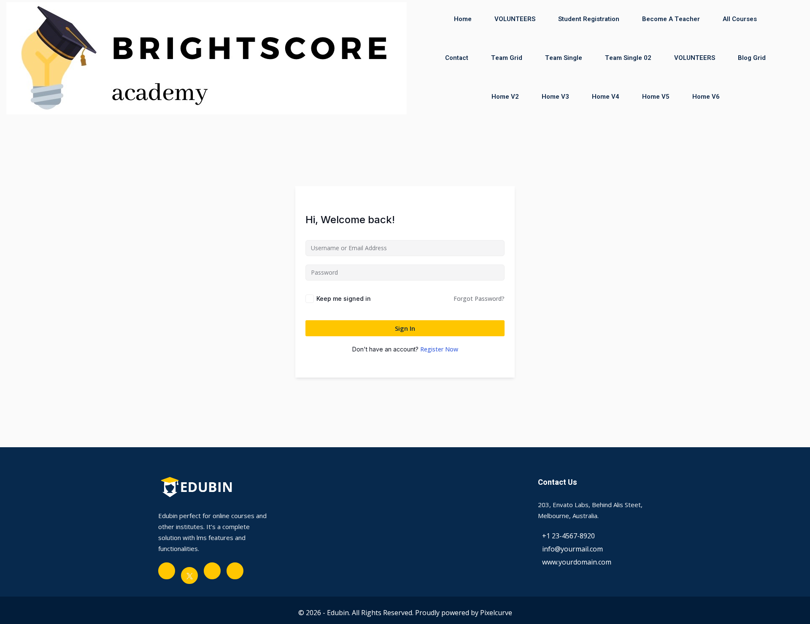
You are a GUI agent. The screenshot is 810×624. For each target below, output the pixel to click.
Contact (456, 57)
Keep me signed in (343, 298)
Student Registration (588, 19)
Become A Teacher (671, 19)
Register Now (439, 349)
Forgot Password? (479, 298)
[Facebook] (166, 570)
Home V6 (706, 96)
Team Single (563, 57)
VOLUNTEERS (514, 19)
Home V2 (505, 96)
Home (463, 19)
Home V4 (605, 96)
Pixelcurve (496, 612)
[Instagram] (235, 570)
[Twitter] (189, 575)
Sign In (405, 328)
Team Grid (506, 57)
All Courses (740, 19)
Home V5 (656, 96)
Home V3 (555, 96)
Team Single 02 (628, 57)
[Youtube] (212, 570)
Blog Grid (752, 57)
